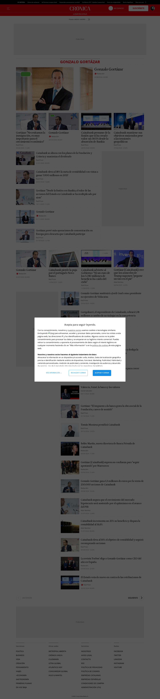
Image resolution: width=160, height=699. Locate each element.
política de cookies (100, 345)
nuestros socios (74, 330)
